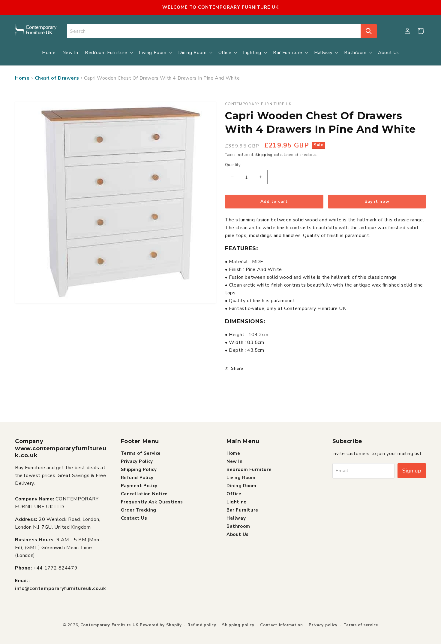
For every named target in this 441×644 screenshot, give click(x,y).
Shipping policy (238, 625)
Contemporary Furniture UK (109, 625)
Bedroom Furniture (249, 469)
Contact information (281, 625)
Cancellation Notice (144, 494)
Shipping (264, 154)
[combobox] (214, 31)
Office (234, 494)
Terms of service (361, 625)
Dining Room (241, 485)
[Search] (369, 31)
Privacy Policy (137, 461)
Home (22, 78)
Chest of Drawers (57, 78)
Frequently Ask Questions (152, 502)
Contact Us (134, 518)
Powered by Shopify (161, 625)
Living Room (241, 477)
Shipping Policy (139, 469)
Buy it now (376, 201)
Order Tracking (138, 510)
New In (234, 461)
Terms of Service (141, 453)
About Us (237, 534)
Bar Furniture (242, 510)
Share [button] (237, 368)
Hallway (236, 518)
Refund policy (202, 625)
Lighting (236, 502)
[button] (420, 31)
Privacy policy (323, 625)
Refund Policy (137, 477)
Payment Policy (139, 485)
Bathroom (238, 526)
